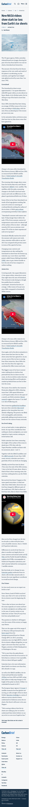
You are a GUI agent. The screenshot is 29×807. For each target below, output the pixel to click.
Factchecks (5, 756)
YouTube (4, 783)
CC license (13, 791)
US (17, 746)
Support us (19, 759)
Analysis (4, 753)
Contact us (19, 756)
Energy (3, 737)
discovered (20, 408)
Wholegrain (10, 803)
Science (10, 10)
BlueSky (4, 771)
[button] (15, 4)
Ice (15, 10)
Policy (3, 743)
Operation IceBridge (12, 695)
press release (19, 209)
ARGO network (8, 456)
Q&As (3, 764)
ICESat (4, 677)
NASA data (16, 108)
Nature (3, 740)
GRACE (12, 187)
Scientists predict (7, 572)
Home (3, 10)
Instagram (4, 780)
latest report (5, 633)
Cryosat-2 (23, 688)
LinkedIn (4, 777)
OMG (3, 260)
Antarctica (21, 10)
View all (4, 749)
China (17, 737)
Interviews (4, 761)
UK (17, 743)
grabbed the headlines (19, 406)
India (17, 740)
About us (18, 753)
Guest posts (5, 759)
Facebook (4, 785)
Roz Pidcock (7, 30)
